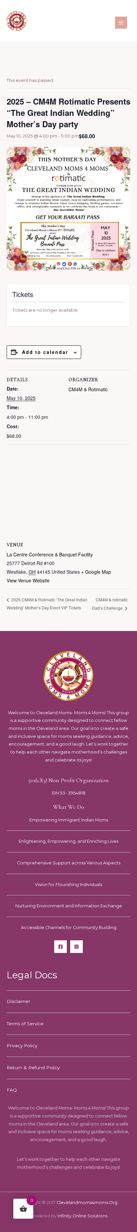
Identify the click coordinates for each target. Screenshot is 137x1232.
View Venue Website (28, 580)
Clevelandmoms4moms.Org (87, 1202)
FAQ (12, 1089)
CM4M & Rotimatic (88, 389)
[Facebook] (60, 946)
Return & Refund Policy (33, 1067)
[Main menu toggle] (121, 23)
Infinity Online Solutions (82, 1215)
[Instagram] (76, 946)
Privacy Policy (22, 1045)
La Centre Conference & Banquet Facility (50, 554)
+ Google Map (96, 571)
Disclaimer (18, 1001)
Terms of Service (25, 1023)
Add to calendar (45, 352)
